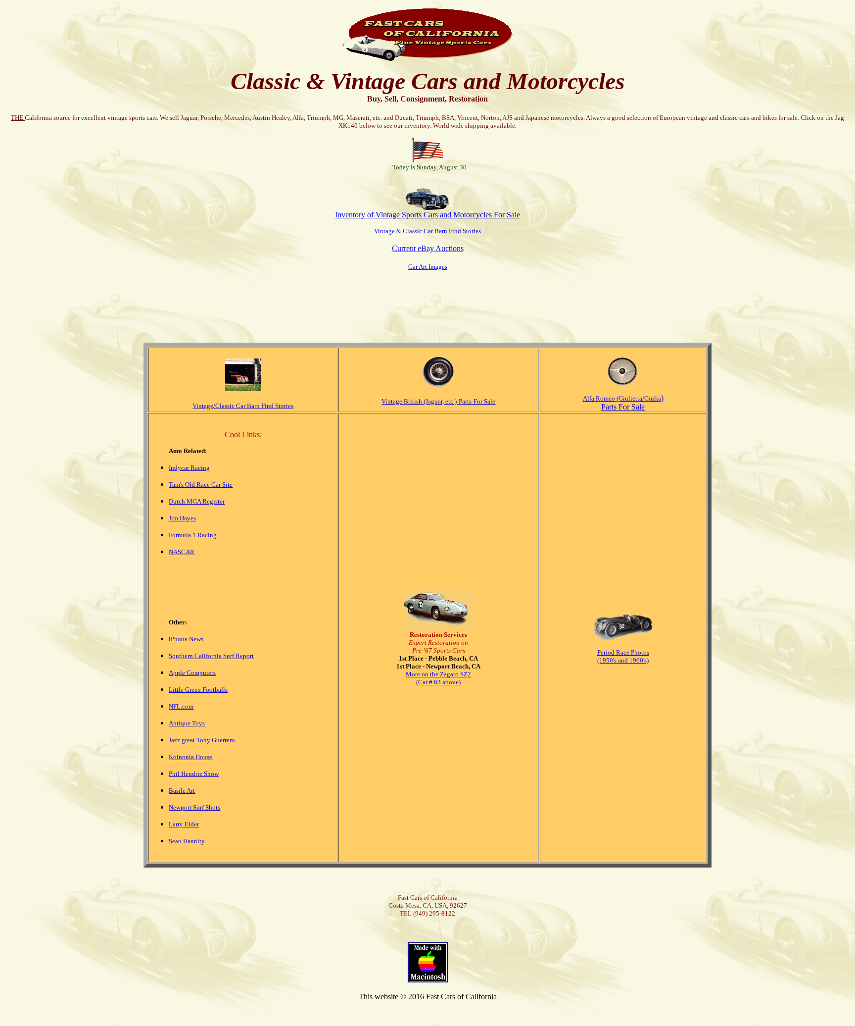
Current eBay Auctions (428, 248)
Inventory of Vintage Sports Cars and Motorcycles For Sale (427, 214)
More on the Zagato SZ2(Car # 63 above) (438, 678)
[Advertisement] (427, 302)
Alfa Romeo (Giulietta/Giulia (622, 398)
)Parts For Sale (632, 402)
